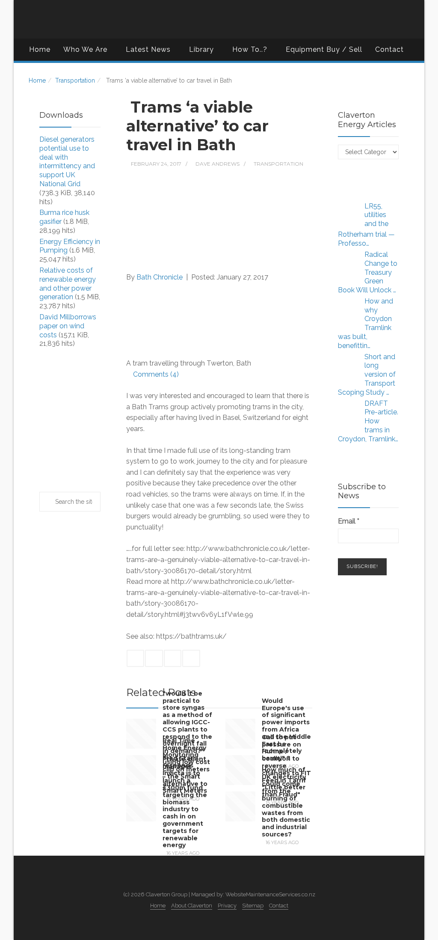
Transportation (75, 80)
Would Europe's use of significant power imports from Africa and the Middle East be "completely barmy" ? (286, 729)
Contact (389, 49)
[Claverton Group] (219, 19)
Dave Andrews (217, 164)
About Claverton (191, 905)
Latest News (148, 49)
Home (39, 49)
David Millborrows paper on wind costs (67, 326)
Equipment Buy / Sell (324, 49)
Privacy (227, 905)
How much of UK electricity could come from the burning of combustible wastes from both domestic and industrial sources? (286, 802)
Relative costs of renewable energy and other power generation (67, 283)
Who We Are (85, 49)
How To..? (249, 49)
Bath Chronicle (159, 277)
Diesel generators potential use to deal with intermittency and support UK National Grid (67, 161)
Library (201, 49)
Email (348, 521)
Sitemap (252, 905)
